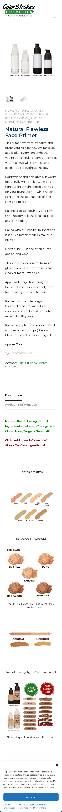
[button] (57, 765)
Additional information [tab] (21, 404)
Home (9, 110)
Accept (31, 797)
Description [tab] (13, 395)
